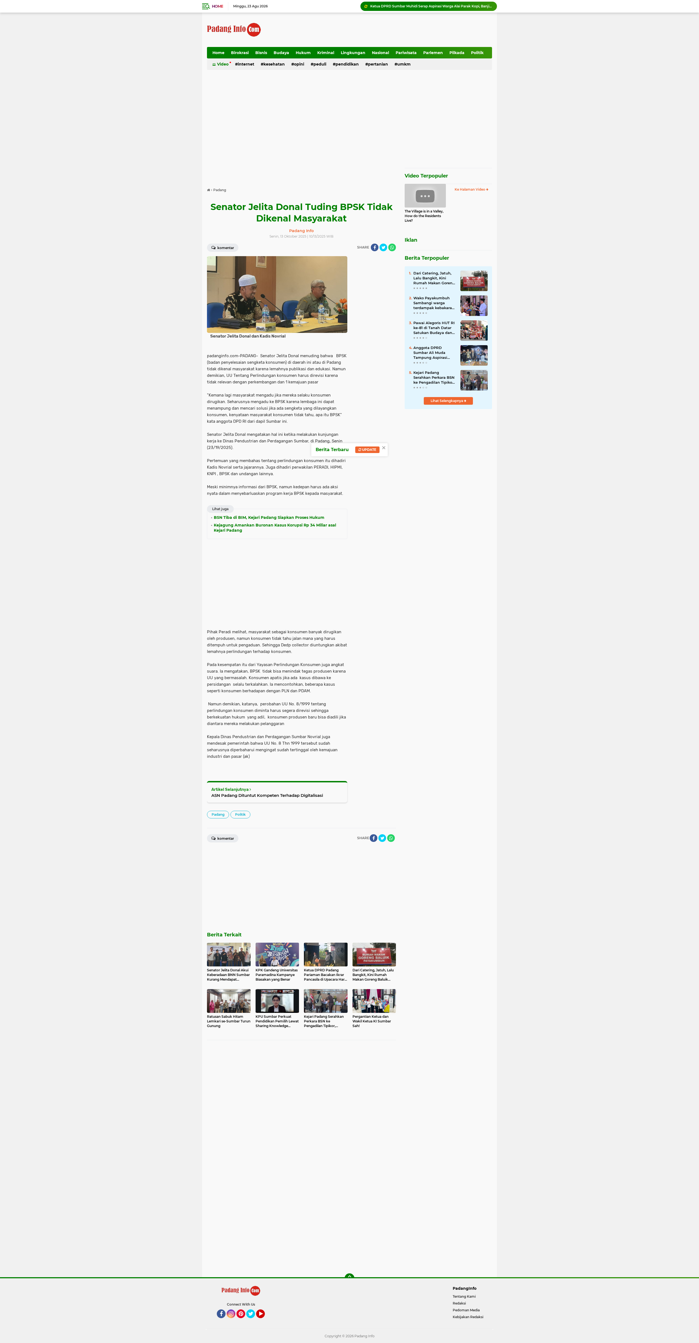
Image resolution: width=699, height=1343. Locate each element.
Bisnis (261, 52)
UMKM (404, 64)
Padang (218, 814)
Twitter (253, 1320)
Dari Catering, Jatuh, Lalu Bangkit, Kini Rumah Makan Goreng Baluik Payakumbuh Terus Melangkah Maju (434, 278)
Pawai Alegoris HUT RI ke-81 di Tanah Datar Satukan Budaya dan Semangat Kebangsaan (434, 328)
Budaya (281, 52)
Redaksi (459, 1303)
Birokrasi (240, 52)
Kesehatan (274, 64)
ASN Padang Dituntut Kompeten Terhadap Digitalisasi (267, 795)
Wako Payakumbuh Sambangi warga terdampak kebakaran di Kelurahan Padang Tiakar (433, 303)
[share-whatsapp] (392, 247)
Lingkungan (353, 52)
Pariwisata (406, 52)
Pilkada (456, 52)
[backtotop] (349, 1278)
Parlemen (433, 52)
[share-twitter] (383, 247)
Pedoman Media (466, 1310)
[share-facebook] (374, 247)
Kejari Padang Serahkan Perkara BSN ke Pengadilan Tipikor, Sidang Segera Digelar (434, 377)
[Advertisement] (392, 29)
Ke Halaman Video (470, 189)
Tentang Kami (464, 1296)
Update (368, 450)
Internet (246, 64)
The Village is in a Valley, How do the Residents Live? (424, 216)
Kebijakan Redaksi (468, 1317)
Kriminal (325, 52)
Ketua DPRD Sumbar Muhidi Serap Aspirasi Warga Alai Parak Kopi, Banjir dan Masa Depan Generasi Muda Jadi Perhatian (431, 6)
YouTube (264, 1320)
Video (223, 64)
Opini (299, 64)
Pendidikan (347, 64)
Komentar (225, 248)
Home (217, 6)
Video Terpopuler (426, 176)
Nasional (380, 52)
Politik (477, 52)
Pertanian (378, 64)
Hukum (303, 52)
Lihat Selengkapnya (447, 401)
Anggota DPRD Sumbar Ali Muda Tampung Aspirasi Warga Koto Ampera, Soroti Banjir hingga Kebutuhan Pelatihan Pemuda (433, 352)
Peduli (319, 64)
